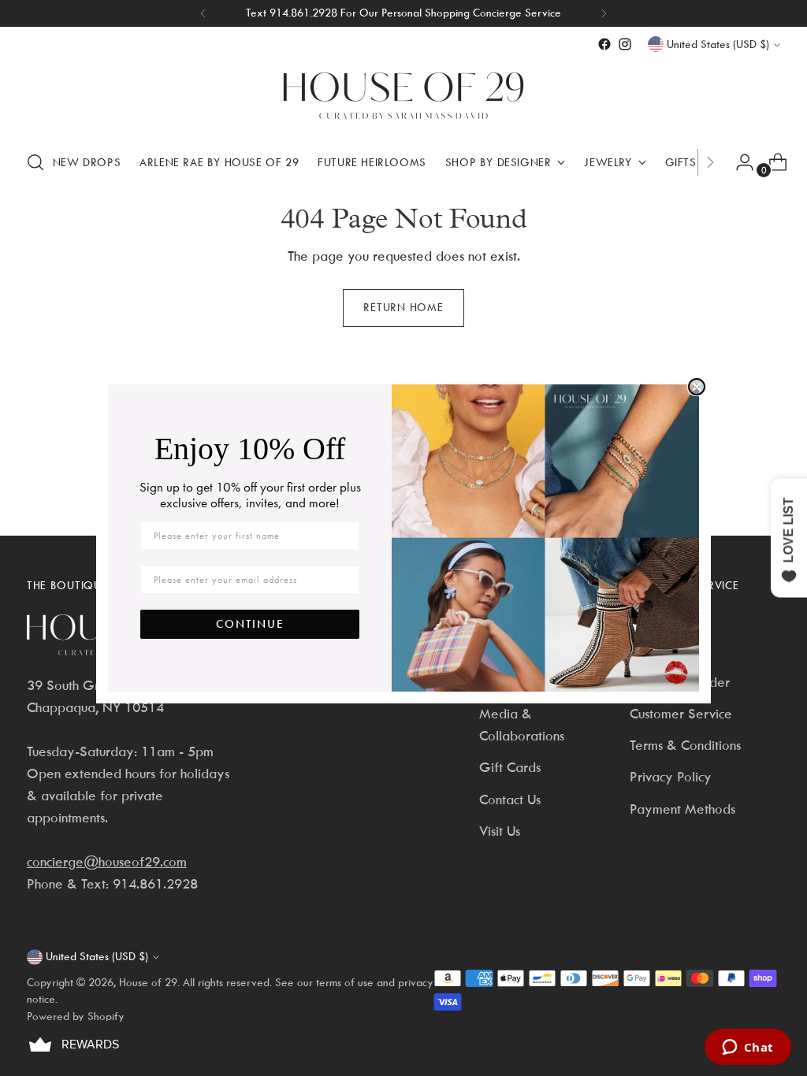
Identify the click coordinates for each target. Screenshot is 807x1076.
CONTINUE (250, 624)
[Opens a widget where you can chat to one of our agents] (747, 1048)
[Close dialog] (697, 387)
